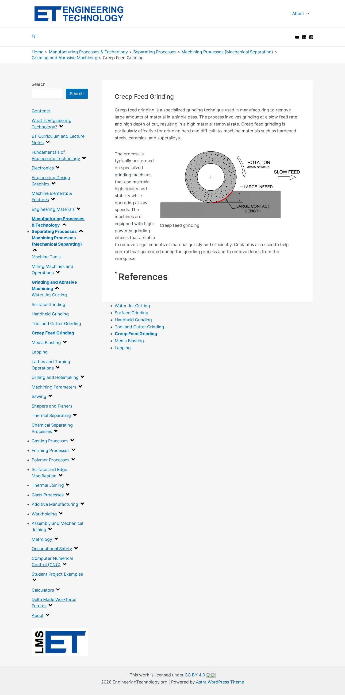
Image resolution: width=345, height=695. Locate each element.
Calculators (43, 590)
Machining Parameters (54, 387)
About (298, 13)
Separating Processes (54, 231)
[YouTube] (297, 37)
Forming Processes (50, 450)
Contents (41, 110)
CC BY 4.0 (195, 674)
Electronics (43, 167)
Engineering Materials (53, 209)
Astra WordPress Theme (220, 681)
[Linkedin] (304, 37)
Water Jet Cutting (49, 294)
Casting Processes (50, 440)
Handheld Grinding (50, 313)
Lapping (40, 351)
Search (39, 84)
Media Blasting (46, 342)
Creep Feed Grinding (53, 332)
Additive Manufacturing (55, 504)
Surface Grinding (48, 304)
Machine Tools (46, 256)
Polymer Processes (50, 459)
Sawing (39, 396)
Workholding (44, 513)
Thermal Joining (48, 485)
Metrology (42, 539)
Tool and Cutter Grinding (56, 323)
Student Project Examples (57, 574)
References (143, 276)
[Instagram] (311, 37)
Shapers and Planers (52, 406)
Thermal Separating (51, 415)
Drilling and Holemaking (55, 377)
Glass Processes (48, 494)
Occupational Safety (52, 548)
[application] (306, 14)
